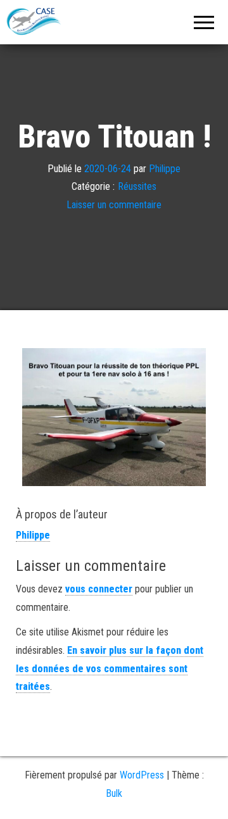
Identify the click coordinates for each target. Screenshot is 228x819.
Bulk (114, 793)
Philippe (164, 168)
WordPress (142, 775)
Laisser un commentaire (114, 205)
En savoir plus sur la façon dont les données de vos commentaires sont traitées (109, 668)
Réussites (137, 186)
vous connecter (98, 589)
